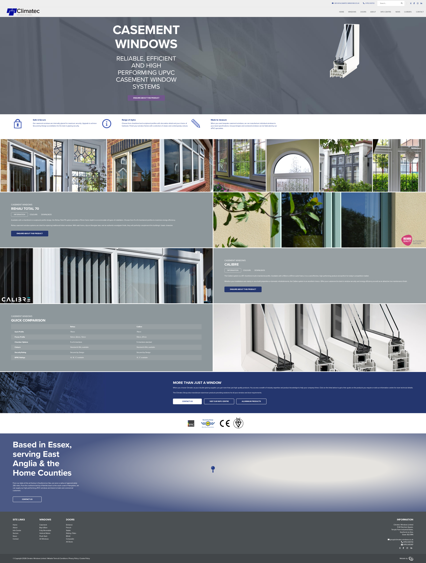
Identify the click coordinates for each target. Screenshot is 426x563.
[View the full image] (26, 165)
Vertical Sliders (44, 533)
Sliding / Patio (71, 533)
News (397, 12)
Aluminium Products (251, 401)
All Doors (69, 542)
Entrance (69, 525)
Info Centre (386, 12)
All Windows (44, 539)
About (373, 12)
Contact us (187, 401)
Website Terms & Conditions (57, 558)
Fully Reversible (45, 530)
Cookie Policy (85, 558)
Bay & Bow (43, 528)
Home (341, 12)
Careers (407, 12)
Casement (43, 525)
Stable (68, 530)
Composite (70, 539)
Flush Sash (43, 536)
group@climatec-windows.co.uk (401, 539)
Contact (420, 12)
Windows (352, 12)
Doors (363, 12)
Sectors (15, 533)
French (68, 528)
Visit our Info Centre (219, 401)
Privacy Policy (74, 558)
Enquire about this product (146, 98)
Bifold (68, 536)
